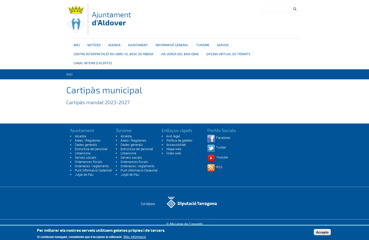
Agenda (114, 45)
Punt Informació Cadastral (93, 170)
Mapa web (173, 149)
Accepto (322, 232)
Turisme (202, 45)
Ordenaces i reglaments (92, 166)
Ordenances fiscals (88, 161)
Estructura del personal (91, 149)
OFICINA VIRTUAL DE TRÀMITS (228, 54)
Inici (77, 45)
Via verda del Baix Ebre (180, 54)
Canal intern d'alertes (93, 63)
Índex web (173, 153)
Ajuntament (111, 18)
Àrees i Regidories (88, 140)
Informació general (172, 45)
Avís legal (173, 136)
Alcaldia (80, 136)
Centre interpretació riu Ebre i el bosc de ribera (113, 54)
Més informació (135, 237)
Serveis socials (85, 157)
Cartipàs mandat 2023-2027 (98, 102)
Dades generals (86, 144)
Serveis (223, 45)
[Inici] (75, 32)
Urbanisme (83, 153)
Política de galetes (179, 140)
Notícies (94, 45)
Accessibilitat (176, 144)
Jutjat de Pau (84, 174)
